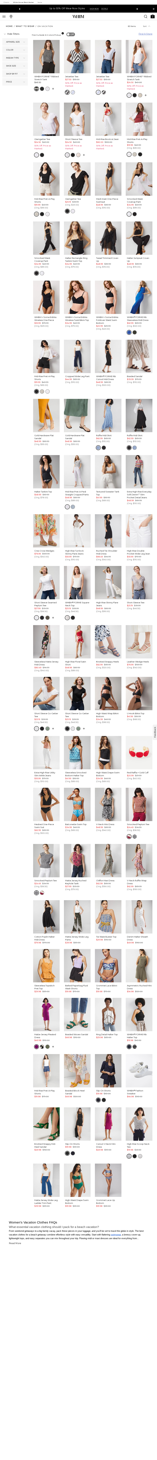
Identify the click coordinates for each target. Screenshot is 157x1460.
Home (9, 26)
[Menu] (4, 16)
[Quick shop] (53, 89)
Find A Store (145, 34)
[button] (152, 16)
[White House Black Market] (78, 16)
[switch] (70, 34)
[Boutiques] (11, 16)
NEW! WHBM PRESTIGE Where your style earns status (71, 8)
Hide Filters (13, 34)
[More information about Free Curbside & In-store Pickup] (63, 33)
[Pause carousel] (153, 9)
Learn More (112, 9)
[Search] (145, 16)
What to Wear (25, 26)
